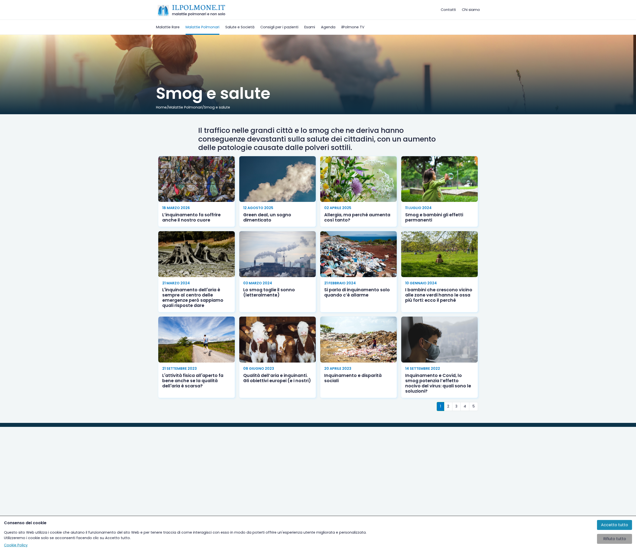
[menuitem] (168, 27)
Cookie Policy (16, 545)
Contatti (448, 9)
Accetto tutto (614, 525)
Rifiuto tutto (614, 539)
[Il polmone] (191, 9)
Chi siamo (471, 9)
